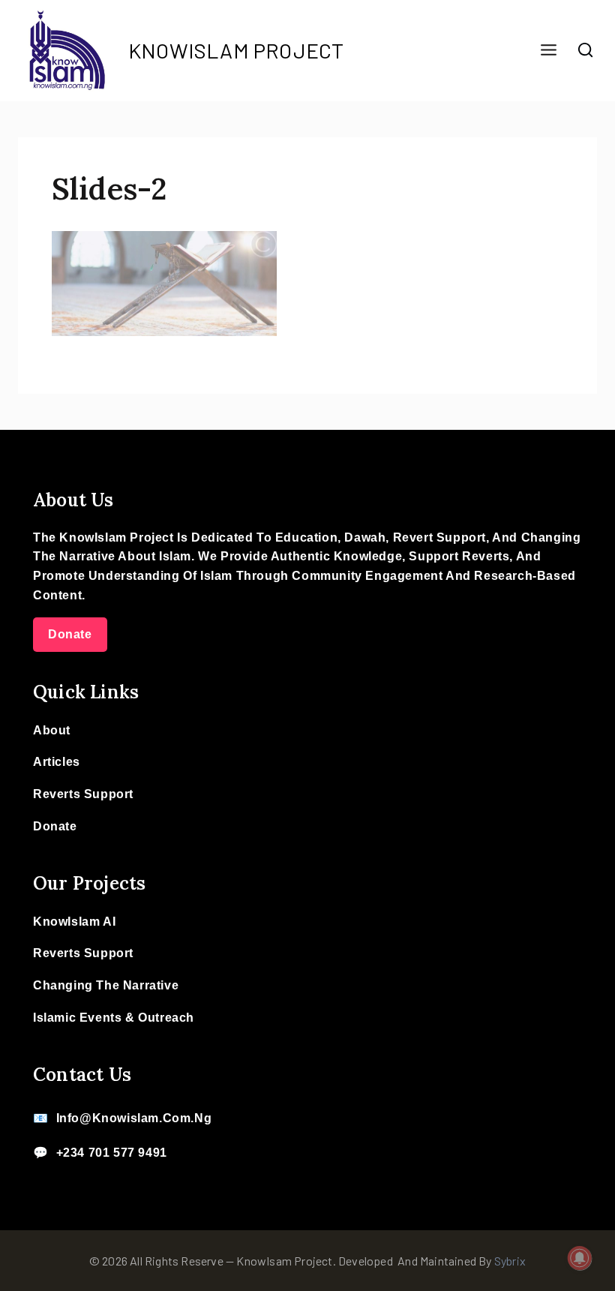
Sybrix (510, 1260)
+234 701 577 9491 (111, 1152)
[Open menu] (548, 50)
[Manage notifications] (580, 1258)
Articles (56, 761)
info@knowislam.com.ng (134, 1118)
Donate (70, 634)
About (51, 730)
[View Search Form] (586, 50)
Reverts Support (83, 794)
